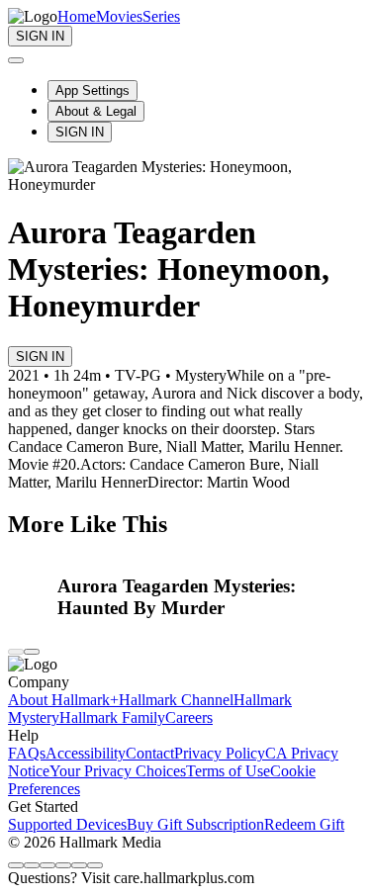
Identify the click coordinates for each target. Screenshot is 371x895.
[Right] (32, 652)
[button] (210, 597)
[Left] (16, 652)
